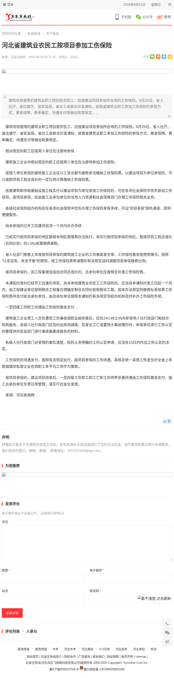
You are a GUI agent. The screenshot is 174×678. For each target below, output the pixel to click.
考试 (153, 649)
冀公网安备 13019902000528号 (104, 669)
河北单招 (139, 649)
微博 (167, 17)
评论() (74, 57)
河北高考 (121, 649)
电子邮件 (96, 570)
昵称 (6, 570)
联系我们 (98, 656)
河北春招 (87, 649)
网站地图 (113, 656)
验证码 (95, 591)
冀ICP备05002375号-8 (63, 669)
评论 (5, 522)
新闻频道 (34, 33)
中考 (55, 649)
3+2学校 (104, 649)
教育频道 (41, 649)
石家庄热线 (18, 57)
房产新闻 (52, 33)
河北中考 (70, 649)
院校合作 (70, 656)
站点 (5, 591)
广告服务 (84, 656)
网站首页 (33, 656)
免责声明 (127, 656)
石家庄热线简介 (51, 656)
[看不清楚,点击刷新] (154, 599)
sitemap (140, 656)
